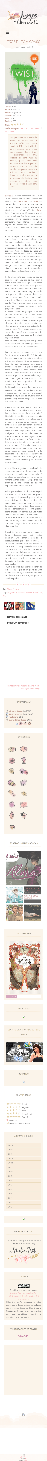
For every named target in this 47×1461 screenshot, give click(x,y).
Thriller (29, 592)
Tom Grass (37, 592)
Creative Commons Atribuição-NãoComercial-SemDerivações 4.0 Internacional (24, 1296)
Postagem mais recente (17, 686)
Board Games (24, 771)
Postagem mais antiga (30, 689)
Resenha (21, 592)
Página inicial (33, 686)
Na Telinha (12, 771)
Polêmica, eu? (12, 793)
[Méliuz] (24, 1219)
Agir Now (12, 592)
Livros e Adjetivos (12, 804)
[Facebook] (25, 725)
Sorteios (12, 760)
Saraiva (24, 128)
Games (24, 760)
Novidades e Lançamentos (24, 782)
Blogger (26, 1460)
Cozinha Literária (12, 782)
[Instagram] (29, 725)
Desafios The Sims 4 (12, 815)
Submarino (35, 128)
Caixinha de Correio (12, 749)
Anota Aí (24, 793)
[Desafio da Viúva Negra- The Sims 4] (24, 1062)
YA (4, 596)
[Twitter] (17, 725)
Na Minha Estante (24, 804)
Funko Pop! (12, 826)
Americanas (10, 131)
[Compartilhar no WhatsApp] (29, 584)
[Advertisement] (23, 1370)
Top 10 (24, 815)
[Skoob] (21, 725)
